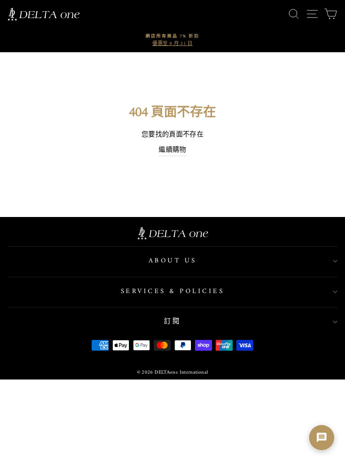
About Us (173, 261)
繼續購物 (172, 150)
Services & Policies (173, 291)
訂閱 (172, 322)
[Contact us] (321, 437)
